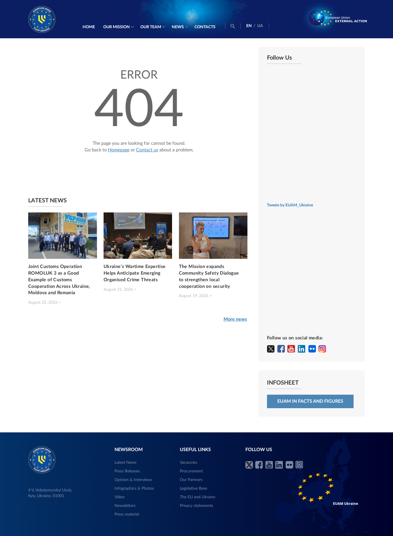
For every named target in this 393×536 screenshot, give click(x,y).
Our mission (116, 27)
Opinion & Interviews (133, 480)
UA (260, 26)
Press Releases (127, 471)
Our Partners (191, 480)
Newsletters (125, 506)
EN (249, 26)
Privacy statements (196, 506)
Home (89, 27)
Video (120, 497)
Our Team (150, 27)
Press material (127, 514)
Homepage (118, 150)
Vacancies (188, 463)
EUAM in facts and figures (310, 401)
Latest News (125, 463)
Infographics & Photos (134, 488)
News (178, 27)
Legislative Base (193, 488)
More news (235, 319)
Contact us (147, 150)
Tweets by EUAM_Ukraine (290, 205)
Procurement (191, 471)
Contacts (204, 27)
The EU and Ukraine (197, 497)
